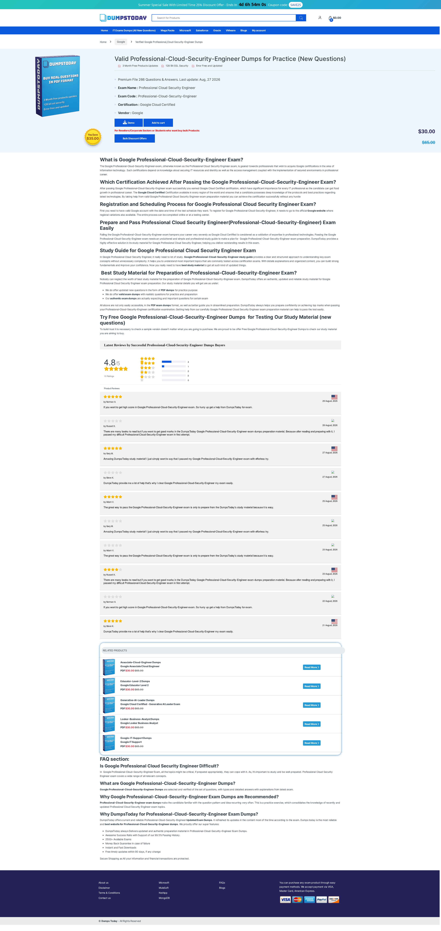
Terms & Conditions (109, 892)
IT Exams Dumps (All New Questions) (134, 30)
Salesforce (202, 30)
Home (104, 30)
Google (121, 41)
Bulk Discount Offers (135, 138)
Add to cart (158, 122)
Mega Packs (168, 30)
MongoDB (164, 897)
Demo (131, 122)
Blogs (243, 30)
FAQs (222, 882)
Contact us (105, 897)
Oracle (217, 30)
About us (103, 882)
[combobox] (224, 17)
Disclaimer (104, 887)
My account (259, 30)
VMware (230, 30)
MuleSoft (164, 887)
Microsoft (185, 30)
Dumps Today (109, 920)
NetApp (163, 892)
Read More (311, 667)
